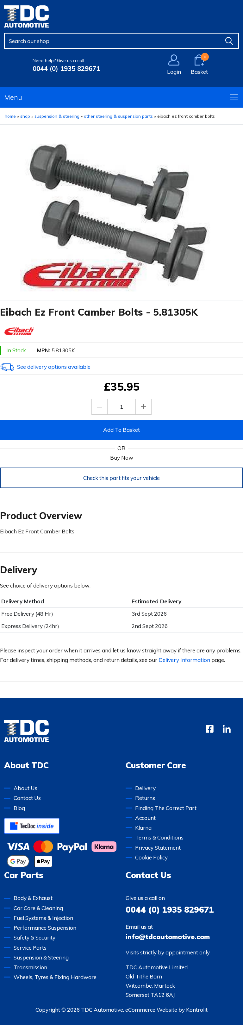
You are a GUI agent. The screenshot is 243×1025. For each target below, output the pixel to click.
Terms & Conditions (159, 837)
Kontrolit (197, 1009)
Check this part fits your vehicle (121, 478)
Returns (145, 798)
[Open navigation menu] (234, 97)
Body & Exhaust (33, 898)
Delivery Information (184, 660)
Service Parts (30, 947)
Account (145, 817)
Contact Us (27, 798)
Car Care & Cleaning (38, 908)
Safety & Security (34, 937)
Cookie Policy (151, 857)
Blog (19, 808)
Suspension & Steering (41, 957)
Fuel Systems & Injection (43, 918)
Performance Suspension (45, 927)
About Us (25, 788)
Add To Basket (121, 429)
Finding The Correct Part (165, 808)
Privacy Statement (158, 847)
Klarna (143, 827)
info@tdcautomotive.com (168, 937)
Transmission (30, 967)
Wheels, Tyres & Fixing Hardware (55, 977)
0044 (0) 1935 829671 (66, 68)
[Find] (229, 41)
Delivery (145, 788)
